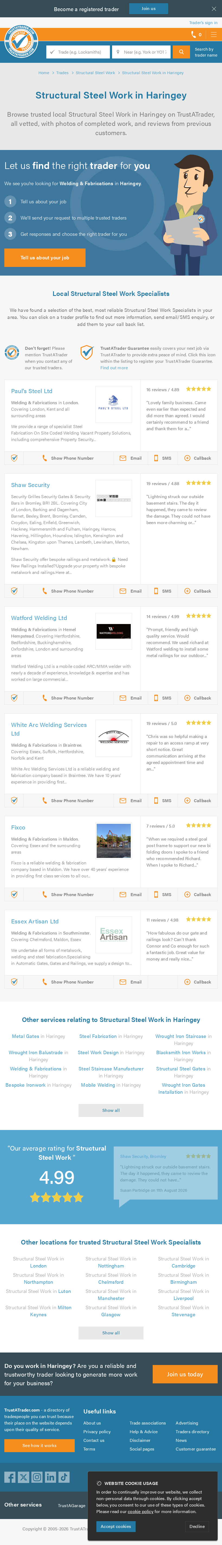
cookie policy (141, 1511)
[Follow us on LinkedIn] (50, 1477)
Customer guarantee (196, 1449)
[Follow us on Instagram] (37, 1477)
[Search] (181, 51)
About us (92, 1423)
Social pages (142, 1449)
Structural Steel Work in (38, 1262)
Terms (89, 1449)
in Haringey (38, 1036)
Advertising (187, 1423)
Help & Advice (144, 1431)
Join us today (185, 1374)
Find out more (114, 367)
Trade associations (148, 1423)
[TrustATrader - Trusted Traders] (21, 32)
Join (149, 8)
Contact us (94, 1440)
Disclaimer (140, 1440)
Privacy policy (97, 1431)
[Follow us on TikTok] (64, 1477)
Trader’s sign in (203, 22)
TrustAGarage (71, 1505)
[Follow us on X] (23, 1477)
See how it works (39, 1445)
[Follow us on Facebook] (10, 1477)
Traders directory (192, 1431)
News (181, 1440)
